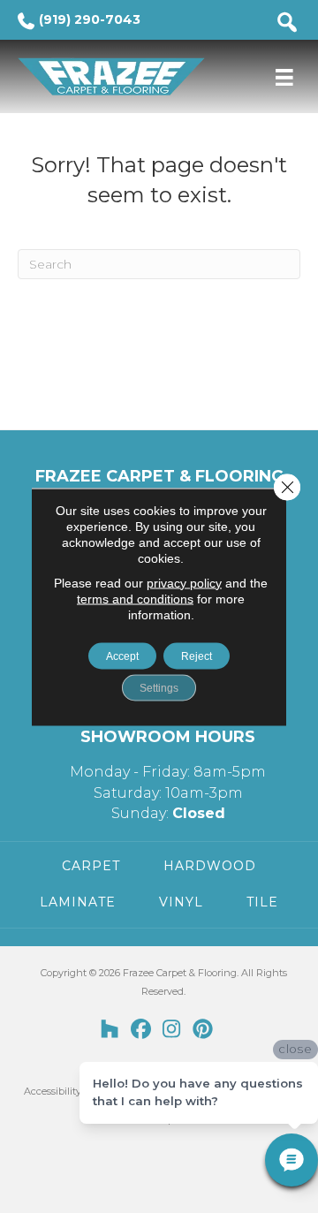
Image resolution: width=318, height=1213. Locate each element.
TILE (262, 902)
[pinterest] (203, 1030)
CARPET (91, 866)
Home (32, 137)
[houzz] (110, 1030)
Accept (122, 655)
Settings (159, 687)
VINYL (181, 902)
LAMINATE (78, 902)
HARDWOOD (209, 866)
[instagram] (172, 1030)
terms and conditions (135, 598)
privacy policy (184, 582)
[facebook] (141, 1030)
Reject (196, 655)
